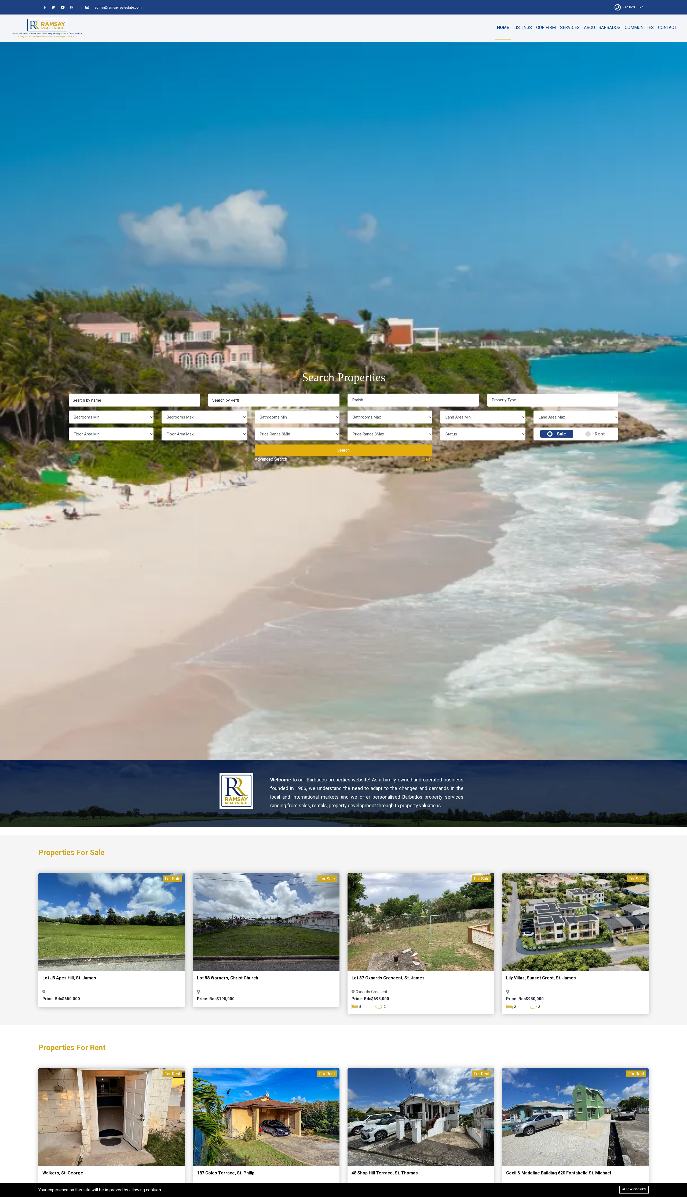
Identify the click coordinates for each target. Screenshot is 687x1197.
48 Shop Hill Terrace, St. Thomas (385, 1173)
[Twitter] (56, 7)
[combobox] (413, 400)
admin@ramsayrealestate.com (118, 7)
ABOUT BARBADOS (602, 27)
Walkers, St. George (62, 1173)
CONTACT (667, 27)
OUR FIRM (546, 27)
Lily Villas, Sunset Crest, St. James (541, 977)
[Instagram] (74, 7)
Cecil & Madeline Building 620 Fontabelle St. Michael (558, 1173)
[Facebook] (47, 7)
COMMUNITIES (639, 27)
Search (343, 450)
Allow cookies (634, 1189)
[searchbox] (415, 399)
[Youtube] (65, 7)
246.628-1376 (633, 7)
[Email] (89, 7)
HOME (503, 27)
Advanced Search (271, 459)
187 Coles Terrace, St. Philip (225, 1173)
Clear (426, 459)
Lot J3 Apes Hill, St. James (69, 977)
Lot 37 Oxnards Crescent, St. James (388, 977)
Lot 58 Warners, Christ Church (227, 977)
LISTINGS (522, 27)
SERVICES (570, 27)
